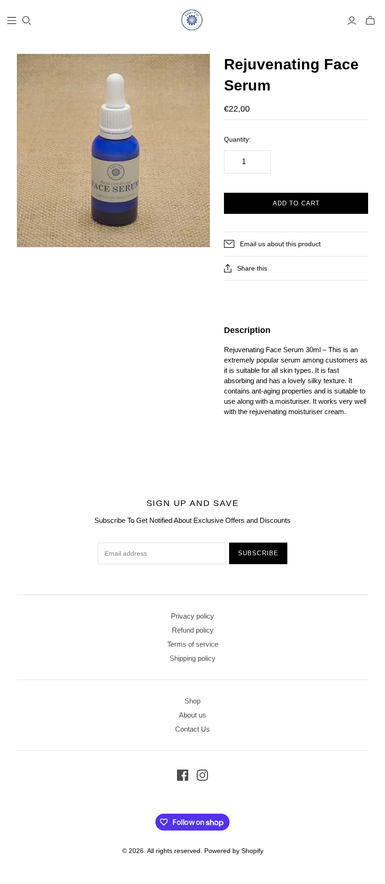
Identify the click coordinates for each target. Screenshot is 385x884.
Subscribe (258, 553)
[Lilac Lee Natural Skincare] (192, 19)
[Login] (352, 20)
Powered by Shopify (233, 850)
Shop (192, 701)
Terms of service (192, 644)
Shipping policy (192, 658)
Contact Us (192, 729)
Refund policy (193, 630)
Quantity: (237, 139)
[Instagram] (202, 775)
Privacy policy (192, 616)
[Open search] (26, 20)
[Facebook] (182, 775)
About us (192, 715)
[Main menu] (11, 20)
